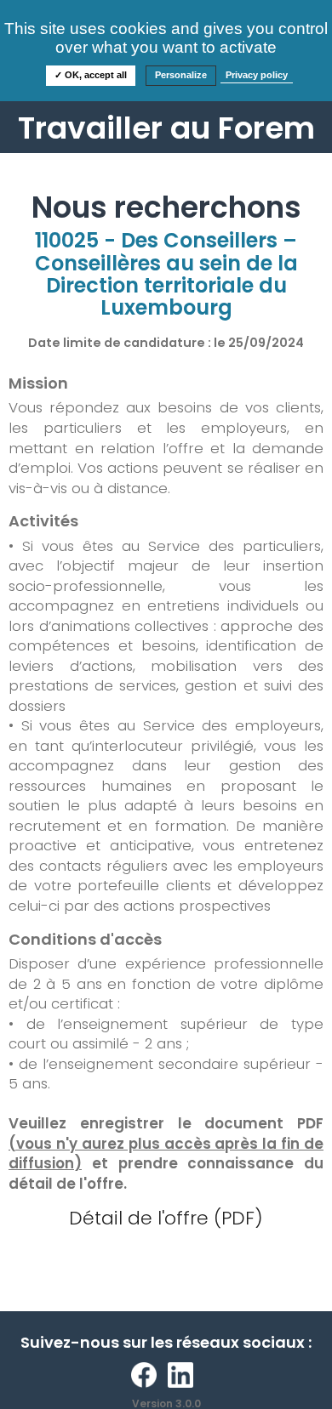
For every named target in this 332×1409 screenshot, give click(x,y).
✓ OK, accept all (90, 75)
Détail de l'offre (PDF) (166, 1218)
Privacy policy (257, 75)
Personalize (181, 75)
